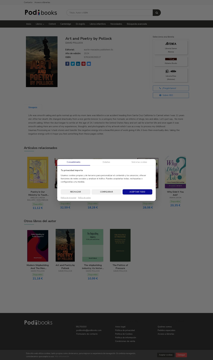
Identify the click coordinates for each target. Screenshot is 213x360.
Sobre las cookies (139, 162)
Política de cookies (84, 198)
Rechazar (75, 192)
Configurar (106, 192)
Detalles (106, 162)
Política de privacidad (68, 198)
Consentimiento (73, 162)
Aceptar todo (137, 192)
